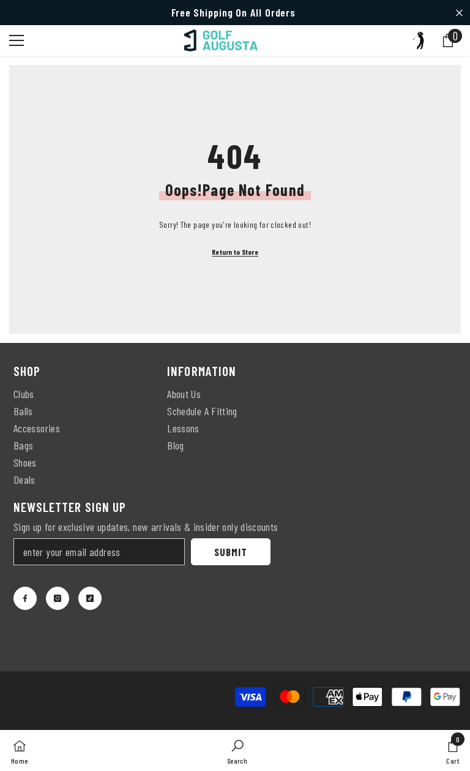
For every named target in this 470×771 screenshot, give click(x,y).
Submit (230, 552)
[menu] (16, 40)
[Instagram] (57, 598)
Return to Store (235, 251)
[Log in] (418, 40)
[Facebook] (25, 598)
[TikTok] (90, 598)
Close (459, 12)
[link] (237, 750)
